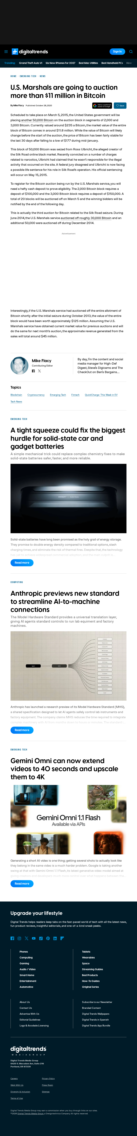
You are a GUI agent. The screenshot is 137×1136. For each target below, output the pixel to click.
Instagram (19, 938)
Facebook (12, 938)
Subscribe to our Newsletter (97, 1001)
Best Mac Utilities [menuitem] (88, 63)
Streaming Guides (92, 969)
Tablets (86, 952)
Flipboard (62, 938)
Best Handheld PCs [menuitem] (112, 63)
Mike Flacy (18, 105)
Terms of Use (17, 1098)
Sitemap (46, 1091)
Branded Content (91, 1007)
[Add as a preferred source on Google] (102, 105)
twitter (39, 371)
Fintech (75, 394)
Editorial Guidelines (30, 1019)
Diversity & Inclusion (20, 1091)
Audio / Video (27, 969)
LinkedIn (55, 938)
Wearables (88, 958)
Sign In (117, 52)
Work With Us (17, 1085)
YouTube (33, 938)
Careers (14, 1078)
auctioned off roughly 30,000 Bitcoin (86, 218)
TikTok (41, 938)
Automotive (26, 987)
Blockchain (16, 394)
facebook (33, 371)
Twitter (26, 938)
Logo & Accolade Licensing (34, 1025)
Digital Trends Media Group (30, 1113)
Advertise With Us (29, 1013)
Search (131, 51)
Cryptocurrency (36, 394)
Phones (24, 952)
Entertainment (28, 981)
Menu (6, 51)
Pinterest (48, 938)
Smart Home (27, 975)
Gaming (24, 963)
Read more (22, 563)
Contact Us (26, 1007)
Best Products (90, 975)
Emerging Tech (58, 394)
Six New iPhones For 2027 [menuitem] (60, 63)
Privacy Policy (48, 1078)
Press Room (47, 1085)
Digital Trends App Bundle (96, 1025)
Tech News (16, 401)
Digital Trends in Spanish (95, 1019)
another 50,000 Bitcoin (37, 120)
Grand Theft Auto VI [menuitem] (30, 63)
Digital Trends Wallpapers (95, 1013)
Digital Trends (23, 56)
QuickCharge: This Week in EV (101, 394)
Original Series (90, 987)
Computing (26, 958)
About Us (25, 1001)
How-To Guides (91, 981)
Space (86, 963)
